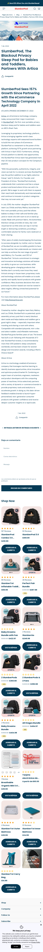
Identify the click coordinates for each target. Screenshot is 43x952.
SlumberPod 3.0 (30, 534)
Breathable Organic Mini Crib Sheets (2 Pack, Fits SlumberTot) (10, 784)
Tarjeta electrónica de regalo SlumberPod (30, 776)
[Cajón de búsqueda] (34, 8)
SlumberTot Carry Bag (10, 876)
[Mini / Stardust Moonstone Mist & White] (6, 772)
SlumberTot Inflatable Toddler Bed (10, 585)
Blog (17, 15)
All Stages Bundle (31, 723)
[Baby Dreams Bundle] (11, 707)
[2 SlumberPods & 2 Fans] (32, 662)
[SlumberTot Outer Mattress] (11, 809)
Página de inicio (7, 15)
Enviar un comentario (21, 488)
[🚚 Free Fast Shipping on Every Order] (21, 3)
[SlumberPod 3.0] (32, 515)
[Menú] (4, 9)
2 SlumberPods (9, 677)
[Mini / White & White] (14, 772)
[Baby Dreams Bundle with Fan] (11, 616)
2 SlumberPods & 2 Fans (31, 679)
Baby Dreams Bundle (8, 728)
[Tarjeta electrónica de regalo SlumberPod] (32, 759)
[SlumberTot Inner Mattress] (32, 809)
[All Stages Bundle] (32, 707)
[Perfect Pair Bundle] (32, 564)
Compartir (9, 76)
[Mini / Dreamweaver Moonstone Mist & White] (10, 772)
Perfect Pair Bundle (28, 585)
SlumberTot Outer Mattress (10, 830)
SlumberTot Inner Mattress (31, 830)
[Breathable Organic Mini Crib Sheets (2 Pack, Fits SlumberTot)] (11, 759)
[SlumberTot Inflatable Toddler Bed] (11, 564)
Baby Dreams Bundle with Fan (9, 634)
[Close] (41, 925)
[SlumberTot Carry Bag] (11, 858)
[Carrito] (39, 8)
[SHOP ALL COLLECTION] (32, 858)
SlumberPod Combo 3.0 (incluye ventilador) (7, 536)
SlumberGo (28, 635)
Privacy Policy (35, 942)
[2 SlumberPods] (11, 662)
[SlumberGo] (32, 616)
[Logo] (21, 8)
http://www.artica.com (14, 300)
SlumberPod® (8, 122)
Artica (3, 116)
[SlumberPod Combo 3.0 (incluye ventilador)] (11, 515)
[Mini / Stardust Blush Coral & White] (2, 772)
